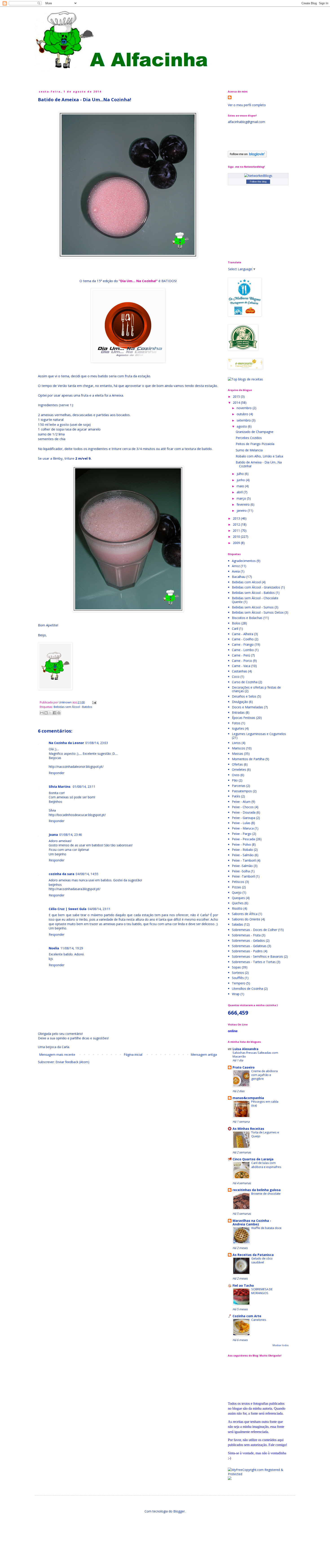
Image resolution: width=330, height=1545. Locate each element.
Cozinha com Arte (247, 1316)
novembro (245, 408)
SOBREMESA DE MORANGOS (262, 1291)
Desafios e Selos (244, 696)
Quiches (238, 903)
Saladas (237, 924)
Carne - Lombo (243, 650)
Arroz (236, 566)
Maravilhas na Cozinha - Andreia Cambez (252, 1222)
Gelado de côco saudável (262, 1260)
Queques (238, 898)
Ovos (236, 775)
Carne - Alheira (242, 634)
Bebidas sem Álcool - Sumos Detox (258, 612)
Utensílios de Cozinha (247, 988)
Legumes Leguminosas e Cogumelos (259, 734)
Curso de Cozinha (244, 682)
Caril (235, 628)
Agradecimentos (244, 561)
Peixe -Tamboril (243, 876)
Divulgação (240, 702)
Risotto (237, 908)
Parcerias (238, 785)
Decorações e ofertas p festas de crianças (256, 689)
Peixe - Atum (241, 801)
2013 (237, 518)
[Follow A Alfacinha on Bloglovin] (247, 156)
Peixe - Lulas (241, 823)
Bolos (236, 623)
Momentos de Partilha (248, 759)
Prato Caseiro (244, 1067)
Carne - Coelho (243, 639)
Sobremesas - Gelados (248, 940)
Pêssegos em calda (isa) (264, 1103)
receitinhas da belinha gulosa (257, 1190)
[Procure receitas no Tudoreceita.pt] (245, 379)
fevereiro (244, 504)
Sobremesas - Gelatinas (249, 946)
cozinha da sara (61, 874)
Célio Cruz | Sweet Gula (67, 909)
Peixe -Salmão (242, 866)
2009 (237, 543)
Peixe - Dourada (243, 812)
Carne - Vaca (241, 666)
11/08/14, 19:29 (71, 948)
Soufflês (238, 978)
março (242, 498)
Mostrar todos (280, 1345)
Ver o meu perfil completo (247, 105)
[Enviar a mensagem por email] (42, 713)
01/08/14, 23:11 (84, 786)
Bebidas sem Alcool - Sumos (253, 607)
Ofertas (237, 764)
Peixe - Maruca (243, 828)
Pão (235, 780)
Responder (56, 773)
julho (241, 474)
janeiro (242, 510)
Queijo (237, 892)
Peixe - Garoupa (243, 818)
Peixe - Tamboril (244, 860)
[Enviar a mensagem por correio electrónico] (93, 702)
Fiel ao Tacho (243, 1285)
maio (241, 486)
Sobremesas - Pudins (247, 951)
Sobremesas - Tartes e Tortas (254, 962)
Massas (237, 753)
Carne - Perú (241, 655)
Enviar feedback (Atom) (72, 1062)
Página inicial (133, 1054)
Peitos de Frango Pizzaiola (255, 444)
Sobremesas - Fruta (246, 935)
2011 (237, 530)
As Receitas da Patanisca (253, 1255)
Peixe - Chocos (243, 807)
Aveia (236, 571)
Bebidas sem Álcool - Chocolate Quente (255, 600)
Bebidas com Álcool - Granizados (256, 587)
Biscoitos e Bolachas (247, 618)
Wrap (236, 994)
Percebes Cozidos (249, 438)
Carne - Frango (243, 644)
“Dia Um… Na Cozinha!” (138, 281)
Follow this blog (258, 181)
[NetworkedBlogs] (258, 175)
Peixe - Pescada (243, 839)
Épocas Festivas (243, 717)
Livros (236, 743)
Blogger (179, 1511)
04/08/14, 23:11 (99, 909)
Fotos (236, 723)
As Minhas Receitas (248, 1128)
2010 (237, 536)
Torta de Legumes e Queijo (265, 1134)
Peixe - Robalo (242, 849)
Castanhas (239, 671)
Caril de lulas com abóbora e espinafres (266, 1165)
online (233, 1031)
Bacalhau (238, 577)
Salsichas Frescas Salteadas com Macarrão (255, 1054)
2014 (237, 402)
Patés (236, 796)
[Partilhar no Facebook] (54, 713)
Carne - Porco (242, 660)
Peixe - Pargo (241, 834)
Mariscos (238, 748)
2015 (237, 396)
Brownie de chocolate (266, 1194)
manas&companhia (248, 1098)
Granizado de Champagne (254, 432)
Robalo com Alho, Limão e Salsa (259, 456)
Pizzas (236, 887)
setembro (244, 420)
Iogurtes (238, 728)
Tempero (238, 983)
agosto (242, 426)
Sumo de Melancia (249, 450)
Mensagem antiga (204, 1054)
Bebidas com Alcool (246, 582)
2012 (237, 524)
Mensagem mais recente (57, 1054)
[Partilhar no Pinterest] (59, 713)
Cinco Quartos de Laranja (253, 1159)
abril (240, 492)
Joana (53, 834)
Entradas (238, 712)
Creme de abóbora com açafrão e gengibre (264, 1075)
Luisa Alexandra (245, 1049)
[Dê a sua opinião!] (46, 713)
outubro (243, 414)
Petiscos (238, 882)
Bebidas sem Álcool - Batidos (73, 707)
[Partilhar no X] (50, 713)
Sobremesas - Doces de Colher (254, 930)
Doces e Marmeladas (247, 707)
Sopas (236, 967)
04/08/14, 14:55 (87, 874)
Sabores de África (244, 914)
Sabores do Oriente (246, 919)
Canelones (258, 1320)
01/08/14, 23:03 (96, 743)
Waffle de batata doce (266, 1228)
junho (241, 480)
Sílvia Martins (60, 786)
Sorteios (238, 972)
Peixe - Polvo (241, 844)
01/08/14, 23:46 (70, 834)
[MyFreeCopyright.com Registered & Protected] (258, 1474)
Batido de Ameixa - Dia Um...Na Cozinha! (259, 464)
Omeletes (239, 769)
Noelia (54, 948)
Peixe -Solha (241, 871)
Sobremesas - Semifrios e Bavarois (257, 956)
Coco (236, 676)
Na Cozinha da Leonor (66, 743)
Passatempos (242, 791)
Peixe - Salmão (243, 855)
